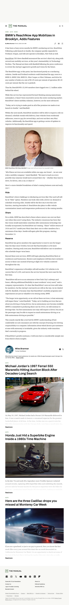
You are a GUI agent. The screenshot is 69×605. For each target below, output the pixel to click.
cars (21, 118)
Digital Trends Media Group (12, 593)
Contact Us (8, 584)
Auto (7, 363)
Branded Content (9, 589)
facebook (60, 349)
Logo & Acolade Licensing (12, 586)
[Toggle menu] (6, 26)
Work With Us (30, 593)
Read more (8, 427)
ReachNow (9, 58)
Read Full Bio (20, 358)
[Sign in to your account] (60, 26)
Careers (23, 593)
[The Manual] (18, 26)
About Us (37, 581)
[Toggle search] (62, 26)
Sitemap (17, 596)
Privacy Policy (59, 593)
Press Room (9, 596)
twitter (63, 349)
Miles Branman (11, 43)
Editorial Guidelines (40, 584)
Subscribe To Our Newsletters (13, 581)
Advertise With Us (39, 586)
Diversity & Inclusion (41, 593)
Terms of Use (51, 593)
